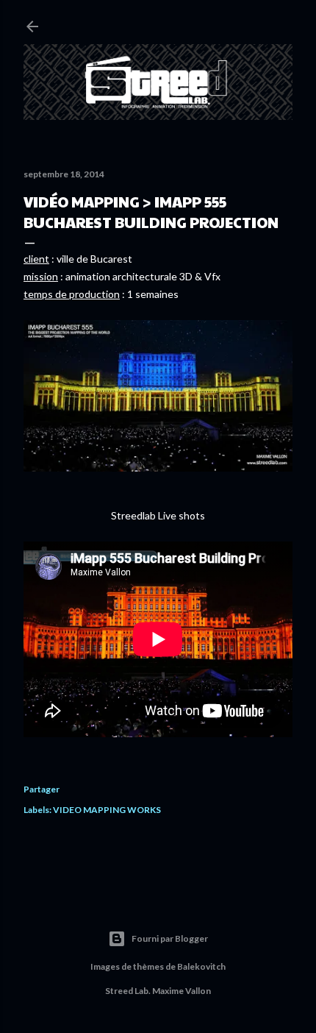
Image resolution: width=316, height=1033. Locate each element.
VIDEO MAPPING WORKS (107, 809)
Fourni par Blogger (170, 938)
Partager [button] (42, 789)
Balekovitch (201, 966)
